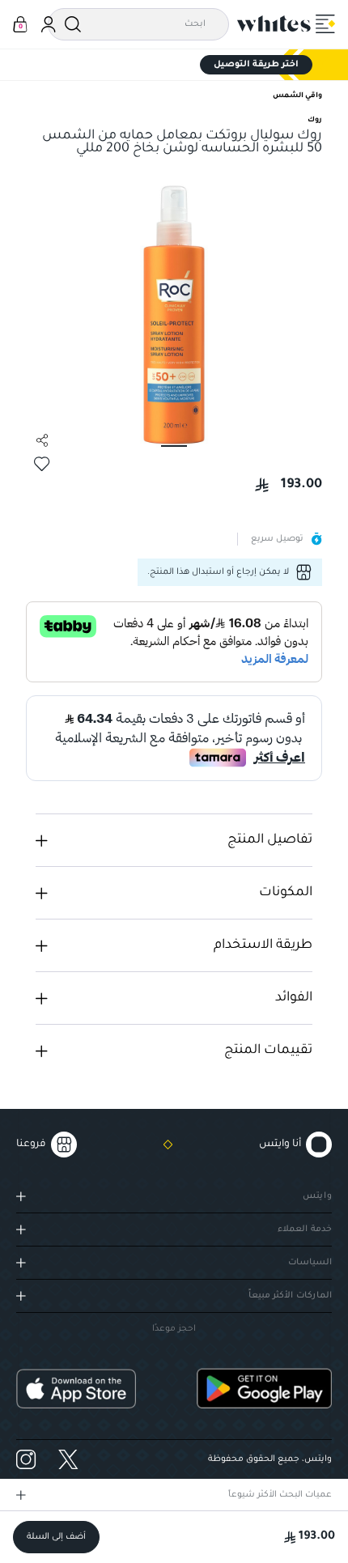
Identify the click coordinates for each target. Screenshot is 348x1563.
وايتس (317, 1196)
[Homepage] (274, 23)
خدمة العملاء (305, 1229)
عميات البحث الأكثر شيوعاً (280, 1495)
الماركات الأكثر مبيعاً (290, 1296)
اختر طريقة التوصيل (256, 65)
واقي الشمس (297, 96)
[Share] (42, 440)
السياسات (310, 1263)
